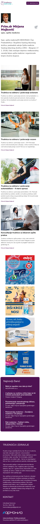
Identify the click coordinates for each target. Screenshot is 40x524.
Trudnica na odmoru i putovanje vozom (18, 139)
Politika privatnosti (19, 518)
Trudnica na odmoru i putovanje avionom (19, 92)
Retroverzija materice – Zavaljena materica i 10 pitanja (19, 413)
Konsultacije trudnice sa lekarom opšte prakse (18, 234)
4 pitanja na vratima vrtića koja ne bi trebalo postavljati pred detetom (20, 394)
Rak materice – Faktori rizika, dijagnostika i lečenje (17, 423)
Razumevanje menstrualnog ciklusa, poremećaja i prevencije (20, 402)
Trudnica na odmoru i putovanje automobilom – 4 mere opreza (15, 187)
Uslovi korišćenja (8, 518)
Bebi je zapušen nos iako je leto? (18, 386)
